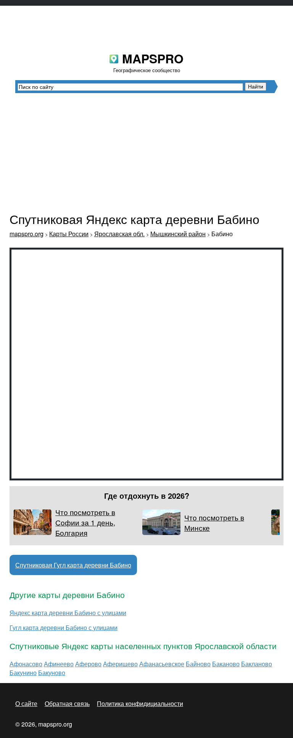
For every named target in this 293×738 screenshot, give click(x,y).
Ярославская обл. (119, 233)
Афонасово (26, 663)
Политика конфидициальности (140, 703)
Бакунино (23, 672)
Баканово (226, 663)
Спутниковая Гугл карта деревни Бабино (73, 565)
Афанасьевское (161, 663)
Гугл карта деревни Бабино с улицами (64, 627)
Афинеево (59, 663)
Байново (198, 663)
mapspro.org (26, 233)
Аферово (88, 663)
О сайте (26, 703)
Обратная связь (67, 703)
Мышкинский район (178, 233)
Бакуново (51, 672)
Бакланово (256, 663)
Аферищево (120, 663)
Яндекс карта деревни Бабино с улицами (68, 612)
